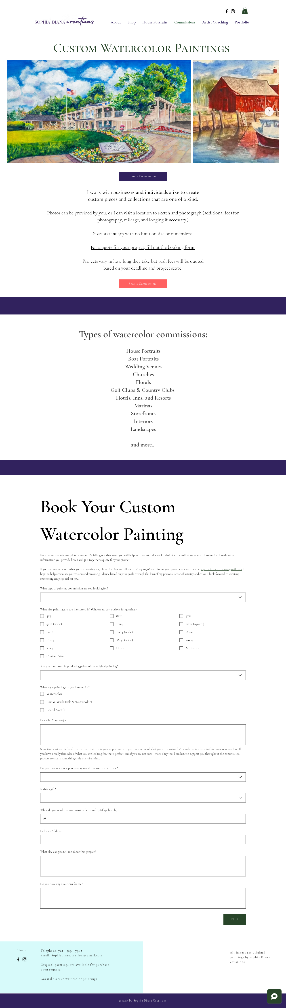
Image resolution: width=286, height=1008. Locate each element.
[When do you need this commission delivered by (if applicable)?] (45, 819)
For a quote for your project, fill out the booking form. (143, 247)
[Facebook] (226, 11)
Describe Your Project (54, 720)
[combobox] (143, 597)
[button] (245, 10)
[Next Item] (269, 111)
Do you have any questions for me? (61, 884)
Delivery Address (50, 831)
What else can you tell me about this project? (68, 852)
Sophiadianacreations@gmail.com (77, 955)
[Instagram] (233, 11)
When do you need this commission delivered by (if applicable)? (79, 810)
